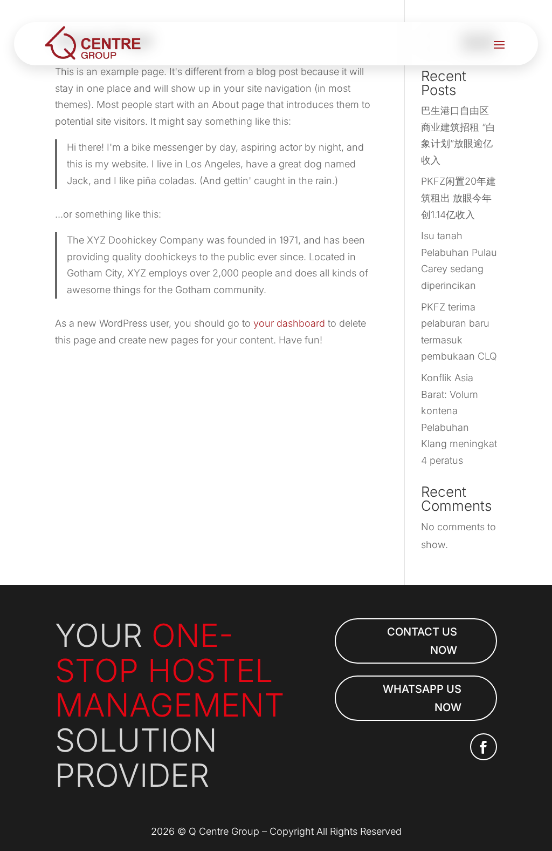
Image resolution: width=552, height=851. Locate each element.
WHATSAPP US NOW (422, 698)
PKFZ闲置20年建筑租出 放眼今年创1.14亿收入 (458, 197)
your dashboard (289, 323)
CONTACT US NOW (422, 641)
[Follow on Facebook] (483, 746)
